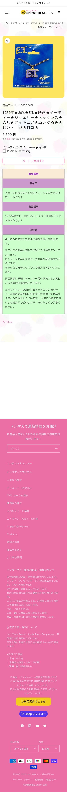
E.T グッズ (31, 22)
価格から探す (14, 549)
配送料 (9, 138)
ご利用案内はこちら (33, 701)
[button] (7, 12)
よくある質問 (14, 557)
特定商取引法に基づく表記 (35, 784)
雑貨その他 (13, 542)
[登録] (56, 449)
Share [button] (10, 322)
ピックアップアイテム (19, 472)
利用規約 (39, 779)
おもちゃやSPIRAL (30, 774)
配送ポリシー (52, 779)
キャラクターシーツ (18, 526)
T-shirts (12, 534)
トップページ (14, 22)
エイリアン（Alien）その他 (22, 518)
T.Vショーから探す (18, 495)
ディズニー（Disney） (20, 487)
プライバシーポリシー (22, 779)
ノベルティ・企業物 (18, 511)
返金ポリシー (48, 774)
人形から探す (14, 480)
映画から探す (14, 503)
